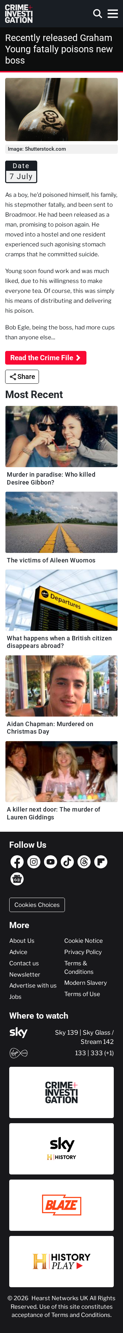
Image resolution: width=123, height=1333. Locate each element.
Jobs (15, 996)
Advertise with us (33, 985)
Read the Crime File (41, 358)
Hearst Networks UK (60, 1298)
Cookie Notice (83, 940)
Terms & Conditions (79, 967)
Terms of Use (82, 994)
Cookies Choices (37, 904)
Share (26, 376)
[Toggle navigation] (113, 14)
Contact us (24, 963)
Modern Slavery (85, 982)
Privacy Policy (83, 952)
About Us (22, 940)
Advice (18, 952)
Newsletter (24, 974)
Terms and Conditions (80, 1314)
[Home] (18, 14)
